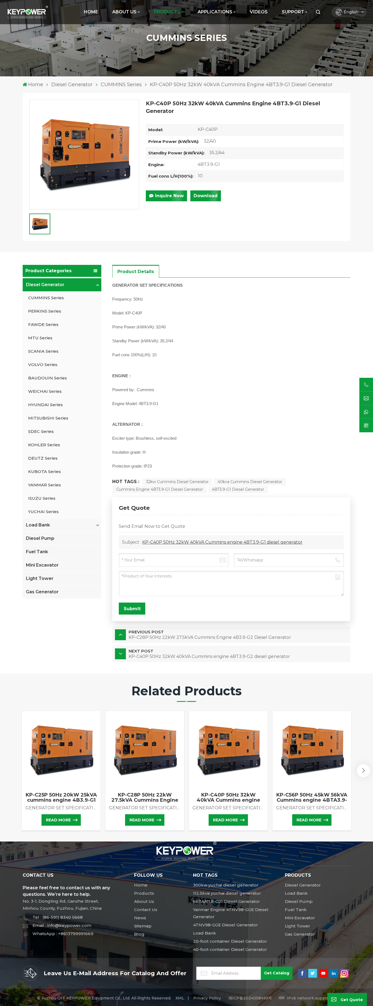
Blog (139, 934)
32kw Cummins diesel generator (177, 481)
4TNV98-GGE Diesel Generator (225, 924)
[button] (363, 770)
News (140, 917)
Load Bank (38, 525)
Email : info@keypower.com (61, 925)
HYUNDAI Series (45, 404)
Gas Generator (42, 591)
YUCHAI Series (43, 511)
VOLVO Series (42, 364)
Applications (215, 11)
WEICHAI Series (45, 391)
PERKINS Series (44, 311)
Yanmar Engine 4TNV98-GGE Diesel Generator (230, 913)
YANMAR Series (44, 484)
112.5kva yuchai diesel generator (227, 893)
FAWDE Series (43, 324)
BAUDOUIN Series (47, 378)
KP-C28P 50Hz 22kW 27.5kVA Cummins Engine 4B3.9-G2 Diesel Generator (145, 797)
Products (144, 893)
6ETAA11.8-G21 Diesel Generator (226, 901)
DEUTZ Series (43, 458)
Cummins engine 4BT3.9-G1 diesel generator (159, 489)
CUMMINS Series (121, 85)
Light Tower (40, 578)
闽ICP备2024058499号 (250, 998)
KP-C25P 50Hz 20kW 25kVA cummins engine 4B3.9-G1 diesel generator (61, 797)
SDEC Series (41, 431)
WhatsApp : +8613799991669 (62, 933)
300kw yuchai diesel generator (226, 885)
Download (206, 195)
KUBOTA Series (44, 471)
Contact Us (145, 909)
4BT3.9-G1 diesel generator (238, 489)
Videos (259, 11)
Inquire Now (169, 195)
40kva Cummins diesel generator (250, 481)
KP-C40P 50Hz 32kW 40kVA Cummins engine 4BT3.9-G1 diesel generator (222, 542)
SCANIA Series (43, 351)
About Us (124, 11)
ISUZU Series (41, 498)
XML (180, 998)
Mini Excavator (42, 565)
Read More (58, 820)
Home (91, 11)
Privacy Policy (207, 998)
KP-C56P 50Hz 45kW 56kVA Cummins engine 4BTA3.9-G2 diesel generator (311, 797)
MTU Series (40, 337)
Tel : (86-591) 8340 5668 (57, 917)
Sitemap (143, 926)
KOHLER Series (44, 444)
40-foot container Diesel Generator (230, 949)
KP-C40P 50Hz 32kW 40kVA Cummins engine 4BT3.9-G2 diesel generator (228, 797)
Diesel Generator (72, 85)
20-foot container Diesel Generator (230, 941)
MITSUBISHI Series (48, 418)
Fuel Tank (37, 551)
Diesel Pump (40, 538)
